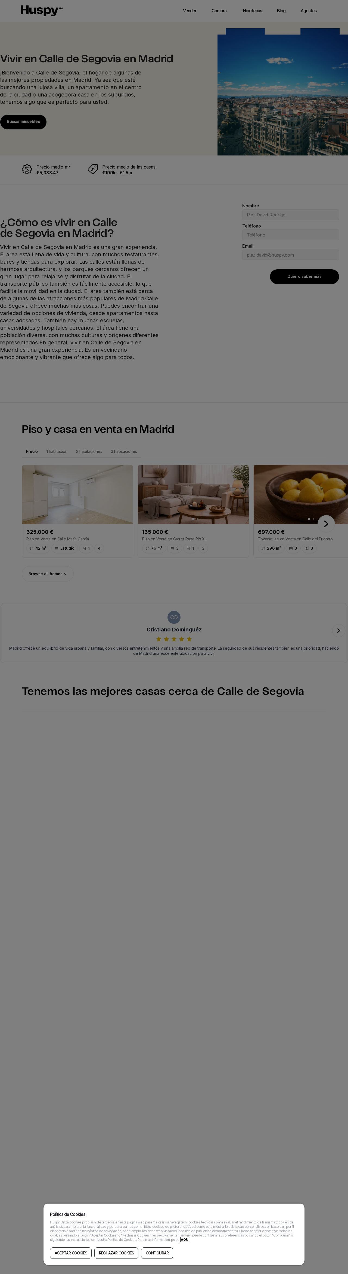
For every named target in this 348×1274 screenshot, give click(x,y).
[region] (174, 1234)
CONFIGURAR (157, 1253)
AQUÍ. (186, 1240)
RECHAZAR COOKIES (116, 1253)
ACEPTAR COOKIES (71, 1253)
